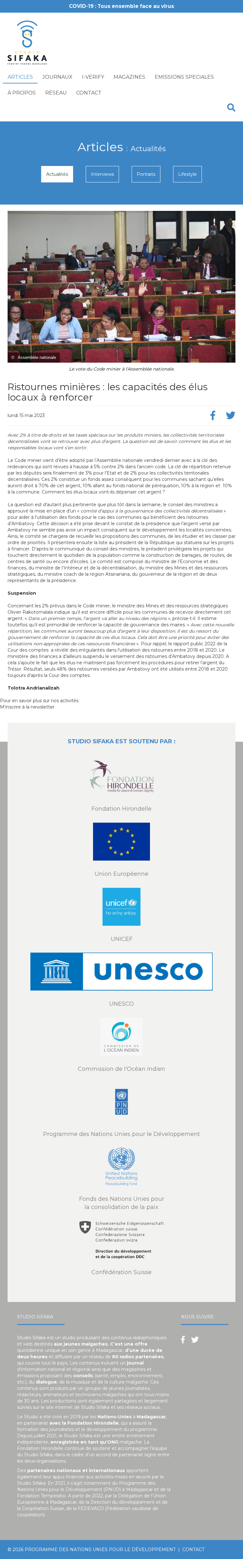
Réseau (56, 93)
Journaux (57, 77)
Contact (89, 93)
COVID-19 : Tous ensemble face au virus (121, 6)
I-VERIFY (93, 77)
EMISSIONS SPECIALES (184, 77)
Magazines (129, 77)
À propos (22, 93)
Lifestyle (187, 174)
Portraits (146, 174)
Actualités (57, 174)
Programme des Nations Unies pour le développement (100, 1549)
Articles (20, 77)
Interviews (102, 174)
